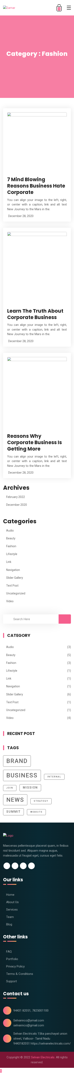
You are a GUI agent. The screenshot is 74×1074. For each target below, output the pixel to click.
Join (9, 787)
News (15, 799)
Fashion (11, 546)
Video (10, 601)
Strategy (41, 801)
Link (8, 561)
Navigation (13, 570)
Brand (17, 760)
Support (11, 981)
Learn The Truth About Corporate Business (35, 314)
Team (10, 917)
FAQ (9, 951)
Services (12, 909)
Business (22, 775)
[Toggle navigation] (69, 7)
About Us (12, 902)
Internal (54, 776)
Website (36, 812)
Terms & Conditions (19, 974)
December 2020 (16, 504)
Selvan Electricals (42, 1057)
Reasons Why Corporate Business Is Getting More (34, 442)
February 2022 (15, 497)
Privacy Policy (15, 966)
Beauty (10, 538)
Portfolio (12, 959)
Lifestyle (11, 554)
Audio (10, 530)
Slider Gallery (14, 577)
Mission (30, 787)
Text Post (12, 585)
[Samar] (15, 7)
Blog (9, 924)
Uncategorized (15, 593)
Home (10, 895)
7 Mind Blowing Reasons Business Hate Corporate (36, 186)
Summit (13, 811)
